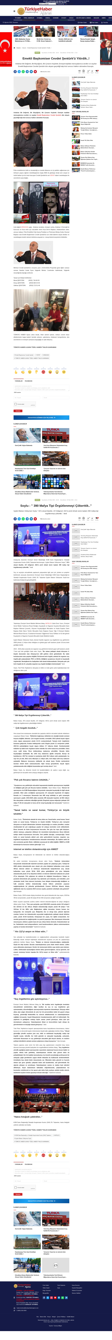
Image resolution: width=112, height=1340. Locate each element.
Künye (49, 1316)
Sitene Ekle (43, 1316)
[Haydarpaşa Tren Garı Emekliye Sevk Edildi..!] (27, 458)
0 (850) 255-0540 (21, 1310)
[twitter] (19, 71)
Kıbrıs (104, 18)
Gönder (18, 411)
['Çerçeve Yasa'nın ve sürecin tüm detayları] (55, 458)
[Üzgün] (63, 369)
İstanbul (40, 18)
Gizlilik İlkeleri (70, 1316)
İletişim (54, 1316)
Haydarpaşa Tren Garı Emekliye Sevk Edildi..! (25, 469)
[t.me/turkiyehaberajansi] (66, 1297)
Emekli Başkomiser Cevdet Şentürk (49, 115)
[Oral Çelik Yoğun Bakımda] (27, 435)
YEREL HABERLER (29, 18)
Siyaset (63, 18)
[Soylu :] (41, 540)
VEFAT (52, 175)
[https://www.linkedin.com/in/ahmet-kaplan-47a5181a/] (59, 1297)
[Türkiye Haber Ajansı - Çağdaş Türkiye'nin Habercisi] (35, 11)
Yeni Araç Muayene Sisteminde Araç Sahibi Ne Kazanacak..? (55, 446)
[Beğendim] (16, 369)
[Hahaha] (50, 369)
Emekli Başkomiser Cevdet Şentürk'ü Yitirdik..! (39, 48)
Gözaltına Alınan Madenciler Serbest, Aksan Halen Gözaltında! (27, 492)
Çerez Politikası (61, 1316)
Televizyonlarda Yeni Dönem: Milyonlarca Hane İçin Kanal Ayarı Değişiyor (54, 493)
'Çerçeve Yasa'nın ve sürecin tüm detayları (54, 469)
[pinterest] (35, 71)
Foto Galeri (94, 22)
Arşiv (58, 1288)
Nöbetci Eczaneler (77, 1290)
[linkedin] (31, 71)
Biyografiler (46, 1293)
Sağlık (71, 18)
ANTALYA (48, 623)
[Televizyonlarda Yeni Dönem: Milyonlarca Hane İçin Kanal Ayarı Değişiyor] (55, 481)
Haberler (19, 48)
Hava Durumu (76, 1285)
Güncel (47, 18)
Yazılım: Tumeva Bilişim (55, 1325)
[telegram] (27, 71)
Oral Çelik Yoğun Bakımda (23, 445)
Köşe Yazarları (47, 1290)
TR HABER (18, 18)
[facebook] (15, 71)
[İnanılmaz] (57, 369)
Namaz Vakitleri (76, 1293)
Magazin (96, 18)
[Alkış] (22, 369)
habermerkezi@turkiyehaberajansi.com (27, 1308)
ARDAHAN (25, 227)
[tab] (19, 381)
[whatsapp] (23, 71)
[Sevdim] (29, 369)
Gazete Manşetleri (77, 1288)
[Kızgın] (43, 369)
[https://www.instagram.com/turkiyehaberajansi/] (51, 1297)
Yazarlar (105, 22)
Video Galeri (83, 22)
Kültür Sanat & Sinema (83, 18)
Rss (38, 1316)
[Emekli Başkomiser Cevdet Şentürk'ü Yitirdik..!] (41, 92)
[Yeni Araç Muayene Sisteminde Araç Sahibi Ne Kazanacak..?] (55, 435)
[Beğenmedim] (36, 369)
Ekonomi (55, 18)
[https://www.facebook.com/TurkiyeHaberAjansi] (44, 1297)
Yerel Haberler (61, 1285)
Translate (70, 4)
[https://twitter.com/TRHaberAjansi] (47, 1297)
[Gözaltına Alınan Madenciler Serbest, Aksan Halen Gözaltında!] (27, 481)
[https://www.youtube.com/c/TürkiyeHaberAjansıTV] (55, 1297)
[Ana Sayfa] (14, 48)
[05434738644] (62, 1297)
